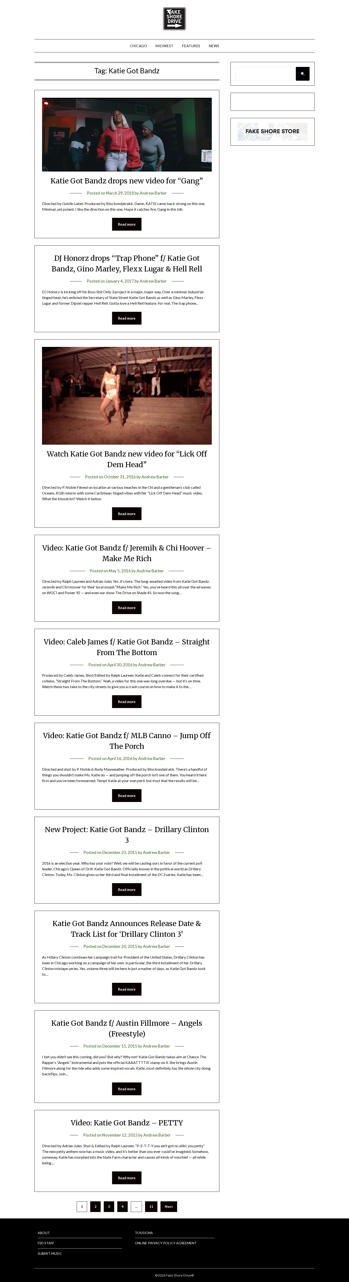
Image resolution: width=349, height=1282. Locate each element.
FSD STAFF (46, 1243)
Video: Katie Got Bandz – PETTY (127, 1122)
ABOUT (44, 1233)
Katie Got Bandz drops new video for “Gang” (127, 180)
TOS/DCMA (144, 1233)
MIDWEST (164, 46)
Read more (127, 224)
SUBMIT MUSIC (50, 1253)
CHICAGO (138, 46)
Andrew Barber (153, 193)
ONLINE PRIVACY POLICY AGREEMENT (166, 1243)
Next (169, 1206)
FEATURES (191, 46)
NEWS (214, 46)
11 (151, 1206)
